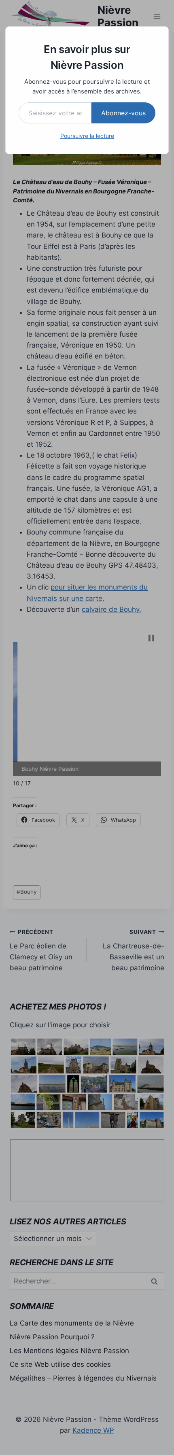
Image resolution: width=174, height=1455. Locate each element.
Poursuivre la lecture (87, 135)
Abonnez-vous (123, 113)
